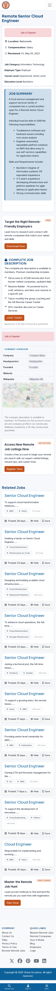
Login (33, 950)
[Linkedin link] (44, 961)
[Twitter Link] (11, 961)
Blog (32, 943)
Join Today (14, 317)
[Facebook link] (19, 961)
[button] (46, 520)
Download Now (16, 246)
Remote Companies (40, 936)
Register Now (14, 469)
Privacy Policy (9, 943)
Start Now (13, 902)
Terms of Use (9, 947)
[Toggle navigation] (49, 5)
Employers (35, 947)
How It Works (37, 939)
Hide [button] (36, 521)
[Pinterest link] (28, 961)
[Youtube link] (36, 961)
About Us (7, 932)
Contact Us (8, 936)
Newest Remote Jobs (41, 932)
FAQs (4, 939)
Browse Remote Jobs (13, 950)
